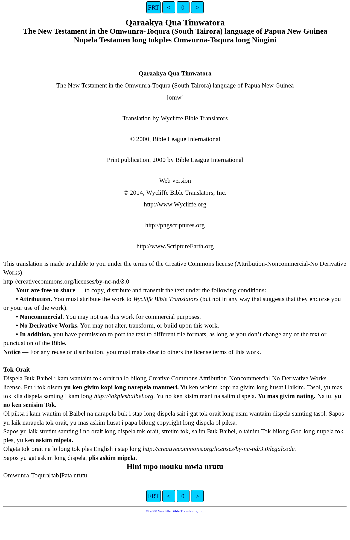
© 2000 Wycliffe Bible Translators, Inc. (175, 511)
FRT (153, 7)
